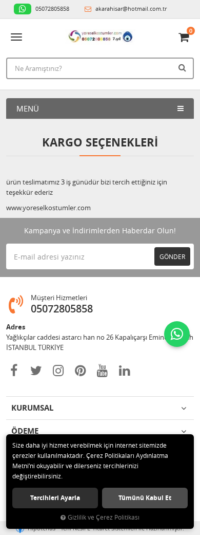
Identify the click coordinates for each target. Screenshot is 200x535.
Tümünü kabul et (144, 497)
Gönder (172, 256)
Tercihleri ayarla (55, 497)
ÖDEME (24, 431)
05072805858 (51, 8)
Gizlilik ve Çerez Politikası (103, 517)
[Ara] (183, 67)
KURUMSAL (32, 407)
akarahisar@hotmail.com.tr (130, 8)
